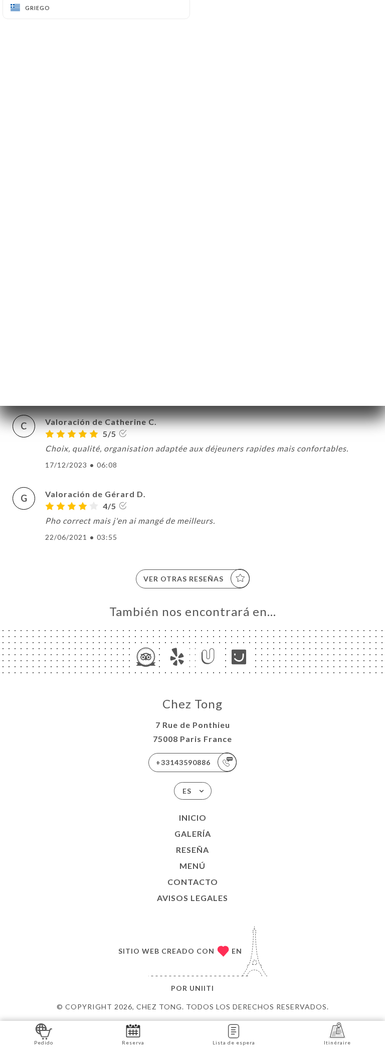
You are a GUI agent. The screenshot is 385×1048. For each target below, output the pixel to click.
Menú (192, 865)
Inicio (193, 817)
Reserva (133, 1042)
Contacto (192, 881)
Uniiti (201, 988)
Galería (192, 833)
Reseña (192, 849)
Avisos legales (192, 898)
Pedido (43, 1042)
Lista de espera (234, 1042)
